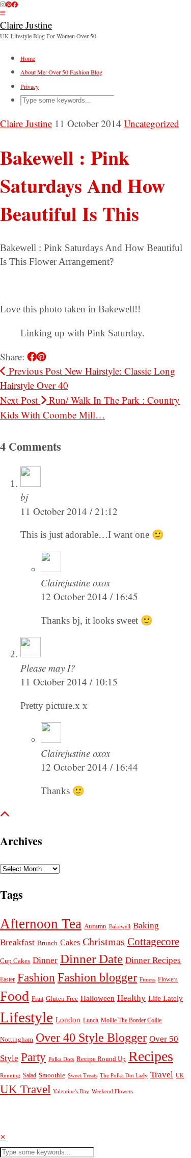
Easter (7, 979)
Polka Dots (61, 1059)
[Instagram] (3, 4)
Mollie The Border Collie (131, 1020)
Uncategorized (151, 123)
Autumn (95, 926)
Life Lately (165, 998)
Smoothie (52, 1075)
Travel (161, 1074)
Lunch (90, 1020)
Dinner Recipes (153, 960)
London (68, 1019)
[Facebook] (15, 4)
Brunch (47, 943)
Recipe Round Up (101, 1059)
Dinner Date (91, 959)
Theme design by (49, 1123)
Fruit (37, 998)
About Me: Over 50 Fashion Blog (61, 72)
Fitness (147, 979)
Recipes (150, 1056)
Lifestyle (26, 1017)
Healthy (131, 998)
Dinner (45, 960)
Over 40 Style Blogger (91, 1037)
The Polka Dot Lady (124, 1075)
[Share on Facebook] (32, 356)
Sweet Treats (82, 1075)
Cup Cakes (15, 961)
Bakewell (119, 926)
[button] (3, 13)
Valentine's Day (71, 1091)
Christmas (104, 941)
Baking (146, 925)
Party (33, 1057)
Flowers (168, 979)
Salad (29, 1075)
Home (27, 58)
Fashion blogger (97, 977)
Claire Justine (26, 24)
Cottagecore (153, 941)
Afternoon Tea (40, 923)
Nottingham (16, 1039)
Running (10, 1075)
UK (180, 1075)
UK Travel (25, 1089)
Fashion (36, 977)
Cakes (70, 942)
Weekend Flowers (112, 1091)
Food (14, 996)
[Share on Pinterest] (41, 356)
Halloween (97, 998)
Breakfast (17, 942)
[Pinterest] (9, 4)
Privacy (29, 86)
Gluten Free (62, 998)
